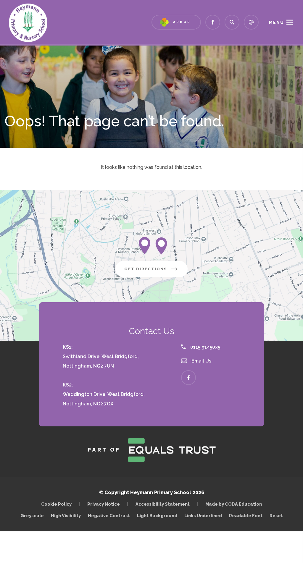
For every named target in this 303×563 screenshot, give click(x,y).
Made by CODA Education (235, 504)
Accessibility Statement (163, 504)
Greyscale (32, 515)
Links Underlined (203, 515)
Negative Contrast (109, 515)
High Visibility (66, 515)
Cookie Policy (56, 504)
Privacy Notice (103, 504)
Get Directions (156, 271)
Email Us (200, 361)
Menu (276, 22)
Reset (276, 515)
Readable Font (245, 515)
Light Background (157, 515)
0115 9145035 (204, 347)
